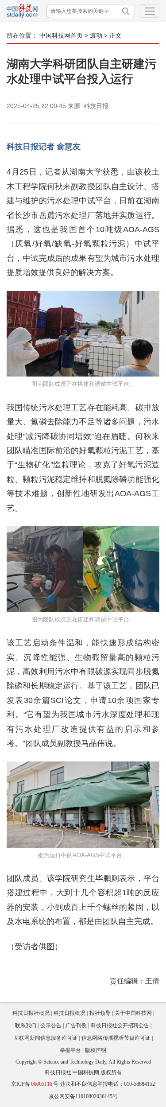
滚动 (96, 35)
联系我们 (25, 1025)
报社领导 (100, 1013)
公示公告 (51, 1025)
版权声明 (95, 1050)
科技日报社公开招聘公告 (120, 1025)
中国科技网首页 (61, 35)
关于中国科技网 (133, 1013)
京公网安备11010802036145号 (83, 1096)
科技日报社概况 (31, 1013)
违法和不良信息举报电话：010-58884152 (107, 1084)
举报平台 (70, 1050)
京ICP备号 (34, 1084)
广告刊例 (76, 1025)
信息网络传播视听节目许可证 (116, 1038)
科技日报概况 (69, 1013)
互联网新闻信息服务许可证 (45, 1038)
